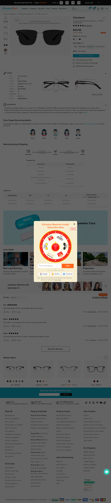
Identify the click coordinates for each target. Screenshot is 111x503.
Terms (73, 229)
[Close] (74, 224)
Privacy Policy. (57, 279)
